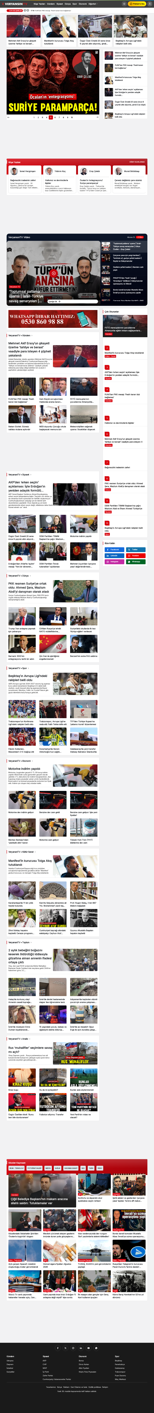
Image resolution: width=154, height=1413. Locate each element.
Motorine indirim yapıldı (24, 768)
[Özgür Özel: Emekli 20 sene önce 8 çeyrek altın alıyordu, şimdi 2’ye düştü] (95, 31)
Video (100, 1168)
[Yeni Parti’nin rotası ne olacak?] (83, 1107)
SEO (83, 1168)
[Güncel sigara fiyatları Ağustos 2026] (59, 1254)
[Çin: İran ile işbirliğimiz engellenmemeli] (53, 648)
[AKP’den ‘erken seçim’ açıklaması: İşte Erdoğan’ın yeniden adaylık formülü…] (125, 92)
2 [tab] (38, 117)
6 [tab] (55, 117)
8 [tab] (63, 117)
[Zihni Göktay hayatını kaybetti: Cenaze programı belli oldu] (22, 923)
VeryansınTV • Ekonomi (19, 761)
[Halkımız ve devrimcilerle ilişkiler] (61, 82)
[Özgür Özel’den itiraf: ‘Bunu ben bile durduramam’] (22, 1107)
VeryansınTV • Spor (17, 668)
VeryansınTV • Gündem (19, 335)
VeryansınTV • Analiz (18, 1039)
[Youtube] (88, 1348)
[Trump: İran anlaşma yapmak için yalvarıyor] (22, 621)
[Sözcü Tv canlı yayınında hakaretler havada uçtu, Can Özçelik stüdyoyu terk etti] (24, 1284)
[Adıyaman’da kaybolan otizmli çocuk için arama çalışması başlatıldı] (83, 991)
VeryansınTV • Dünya (18, 575)
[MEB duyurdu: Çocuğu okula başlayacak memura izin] (53, 419)
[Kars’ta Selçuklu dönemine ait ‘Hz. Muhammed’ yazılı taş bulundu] (53, 895)
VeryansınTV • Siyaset (18, 474)
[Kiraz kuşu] (22, 1080)
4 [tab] (46, 117)
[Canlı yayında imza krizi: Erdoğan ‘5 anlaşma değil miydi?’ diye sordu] (59, 1284)
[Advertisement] (77, 139)
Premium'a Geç (138, 4)
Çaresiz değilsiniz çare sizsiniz (128, 180)
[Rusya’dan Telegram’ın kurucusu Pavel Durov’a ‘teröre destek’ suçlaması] (129, 1254)
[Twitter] (65, 1348)
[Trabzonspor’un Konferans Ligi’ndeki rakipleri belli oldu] (22, 714)
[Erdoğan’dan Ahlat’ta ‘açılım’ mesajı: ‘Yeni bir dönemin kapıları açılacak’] (22, 556)
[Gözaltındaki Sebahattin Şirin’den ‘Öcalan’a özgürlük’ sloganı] (24, 1223)
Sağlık (57, 1168)
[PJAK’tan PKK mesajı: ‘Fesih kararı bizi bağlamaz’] (125, 68)
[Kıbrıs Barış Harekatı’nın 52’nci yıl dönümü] (129, 1284)
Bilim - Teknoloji (16, 1168)
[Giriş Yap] (149, 3)
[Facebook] (58, 1348)
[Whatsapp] (96, 1348)
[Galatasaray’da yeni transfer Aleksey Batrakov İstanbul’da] (83, 741)
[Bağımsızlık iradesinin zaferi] (125, 459)
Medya (48, 1168)
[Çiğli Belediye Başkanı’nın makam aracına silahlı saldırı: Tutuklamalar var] (42, 1190)
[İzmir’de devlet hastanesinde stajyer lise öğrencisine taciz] (53, 991)
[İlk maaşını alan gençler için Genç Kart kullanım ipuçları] (94, 1284)
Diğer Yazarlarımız (137, 162)
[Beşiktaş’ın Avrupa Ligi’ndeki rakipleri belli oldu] (131, 31)
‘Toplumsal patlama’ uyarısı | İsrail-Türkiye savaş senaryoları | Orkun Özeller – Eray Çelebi (26, 301)
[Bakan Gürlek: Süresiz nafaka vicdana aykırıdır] (22, 419)
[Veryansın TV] (14, 4)
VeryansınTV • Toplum (18, 942)
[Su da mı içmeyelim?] (53, 1080)
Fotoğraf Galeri (34, 1168)
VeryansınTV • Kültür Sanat (20, 852)
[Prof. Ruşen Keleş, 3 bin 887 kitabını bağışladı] (83, 895)
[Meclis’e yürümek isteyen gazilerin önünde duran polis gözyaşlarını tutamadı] (59, 1223)
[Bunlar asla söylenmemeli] (83, 1080)
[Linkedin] (81, 1348)
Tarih (91, 1168)
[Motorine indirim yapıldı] (83, 527)
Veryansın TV (15, 287)
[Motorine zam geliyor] (53, 830)
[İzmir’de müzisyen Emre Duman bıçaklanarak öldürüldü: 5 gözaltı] (22, 1019)
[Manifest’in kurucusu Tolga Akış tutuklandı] (59, 31)
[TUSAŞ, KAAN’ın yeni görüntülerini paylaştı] (94, 1254)
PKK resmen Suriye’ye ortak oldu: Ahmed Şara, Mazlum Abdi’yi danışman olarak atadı (28, 587)
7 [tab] (59, 117)
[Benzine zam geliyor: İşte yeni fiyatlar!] (83, 804)
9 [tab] (67, 117)
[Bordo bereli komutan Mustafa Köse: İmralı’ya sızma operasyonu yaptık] (129, 1223)
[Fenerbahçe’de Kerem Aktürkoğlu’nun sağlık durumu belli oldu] (53, 741)
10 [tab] (72, 117)
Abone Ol (135, 237)
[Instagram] (73, 1348)
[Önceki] (24, 10)
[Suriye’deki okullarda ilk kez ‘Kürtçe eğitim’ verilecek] (83, 621)
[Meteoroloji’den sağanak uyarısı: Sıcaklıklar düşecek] (83, 419)
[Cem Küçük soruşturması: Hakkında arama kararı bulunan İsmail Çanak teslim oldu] (53, 391)
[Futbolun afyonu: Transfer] (53, 1105)
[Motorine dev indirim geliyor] (22, 803)
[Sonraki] (27, 10)
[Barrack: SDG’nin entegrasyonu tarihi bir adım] (22, 648)
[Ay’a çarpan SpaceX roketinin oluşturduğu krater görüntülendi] (24, 1254)
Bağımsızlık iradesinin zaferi (23, 180)
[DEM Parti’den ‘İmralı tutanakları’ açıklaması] (53, 556)
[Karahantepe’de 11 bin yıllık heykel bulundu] (22, 895)
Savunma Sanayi (70, 1168)
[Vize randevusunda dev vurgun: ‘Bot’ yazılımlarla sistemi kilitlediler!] (94, 1223)
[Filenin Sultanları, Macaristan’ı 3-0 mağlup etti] (22, 741)
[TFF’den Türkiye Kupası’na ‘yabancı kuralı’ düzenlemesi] (83, 714)
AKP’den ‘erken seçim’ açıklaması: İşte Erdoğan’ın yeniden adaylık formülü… (26, 486)
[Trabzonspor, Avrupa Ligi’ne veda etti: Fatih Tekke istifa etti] (53, 714)
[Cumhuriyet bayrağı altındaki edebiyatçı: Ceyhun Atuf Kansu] (53, 923)
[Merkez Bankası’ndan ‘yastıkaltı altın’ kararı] (22, 832)
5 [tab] (50, 117)
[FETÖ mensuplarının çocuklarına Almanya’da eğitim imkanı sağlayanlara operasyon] (83, 391)
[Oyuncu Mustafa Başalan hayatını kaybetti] (83, 923)
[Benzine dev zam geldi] (53, 803)
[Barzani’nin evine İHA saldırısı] (83, 647)
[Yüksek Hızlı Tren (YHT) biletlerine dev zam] (83, 832)
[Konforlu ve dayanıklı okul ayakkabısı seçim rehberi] (94, 1190)
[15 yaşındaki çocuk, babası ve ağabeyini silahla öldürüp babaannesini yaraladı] (53, 1019)
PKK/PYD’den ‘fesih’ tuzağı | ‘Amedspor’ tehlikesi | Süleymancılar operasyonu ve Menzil (128, 281)
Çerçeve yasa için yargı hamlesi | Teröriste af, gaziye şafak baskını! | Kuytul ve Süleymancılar (127, 258)
